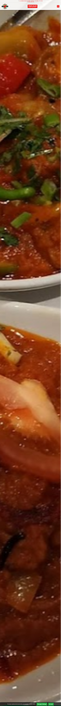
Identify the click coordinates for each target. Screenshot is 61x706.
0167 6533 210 (31, 1)
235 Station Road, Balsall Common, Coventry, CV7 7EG (31, 0)
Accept (51, 704)
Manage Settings (41, 704)
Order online (32, 6)
